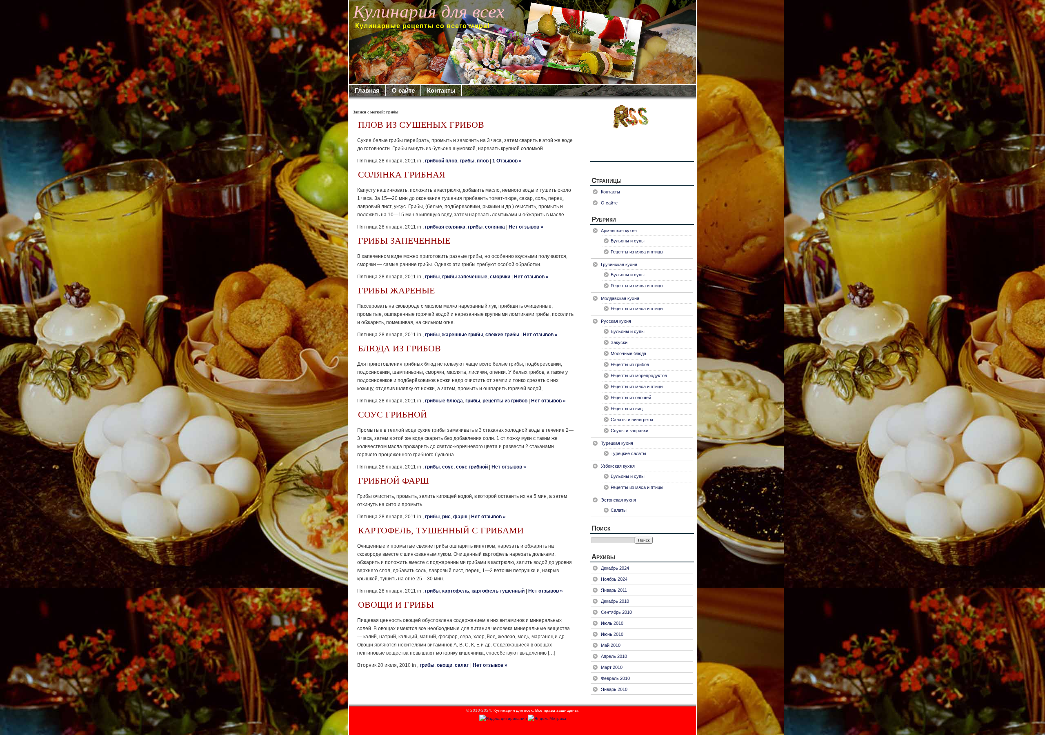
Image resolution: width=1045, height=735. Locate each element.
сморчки (500, 277)
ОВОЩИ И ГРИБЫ (396, 605)
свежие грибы (502, 335)
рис (446, 517)
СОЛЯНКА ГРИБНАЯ (401, 175)
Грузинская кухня (619, 264)
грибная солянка (445, 227)
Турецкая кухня (617, 443)
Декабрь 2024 (615, 568)
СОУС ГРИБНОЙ (392, 415)
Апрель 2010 (614, 656)
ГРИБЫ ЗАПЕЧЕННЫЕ (404, 241)
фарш (460, 517)
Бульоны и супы (628, 240)
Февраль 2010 (615, 678)
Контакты (441, 90)
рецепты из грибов (504, 401)
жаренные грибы (462, 335)
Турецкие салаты (628, 453)
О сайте (403, 90)
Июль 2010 (612, 623)
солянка (495, 227)
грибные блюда (444, 401)
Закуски (619, 342)
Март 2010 (612, 667)
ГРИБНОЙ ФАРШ (393, 481)
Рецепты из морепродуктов (639, 375)
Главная (367, 90)
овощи (444, 665)
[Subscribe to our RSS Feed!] (642, 132)
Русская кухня (616, 321)
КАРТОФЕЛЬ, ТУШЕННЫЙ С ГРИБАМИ (441, 530)
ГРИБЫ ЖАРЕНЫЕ (396, 290)
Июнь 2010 (612, 634)
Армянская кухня (619, 230)
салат (462, 665)
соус (448, 467)
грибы (467, 161)
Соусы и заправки (629, 430)
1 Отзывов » (507, 161)
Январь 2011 (614, 590)
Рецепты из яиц (627, 408)
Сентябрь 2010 (616, 612)
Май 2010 (610, 645)
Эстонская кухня (618, 499)
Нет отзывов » (526, 227)
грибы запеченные (464, 277)
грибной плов (441, 161)
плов (483, 161)
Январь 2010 (614, 689)
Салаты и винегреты (632, 419)
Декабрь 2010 (615, 601)
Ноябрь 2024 (614, 579)
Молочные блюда (628, 353)
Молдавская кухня (620, 298)
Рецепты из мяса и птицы (637, 251)
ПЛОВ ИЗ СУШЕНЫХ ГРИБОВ (421, 125)
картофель (455, 591)
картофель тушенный (498, 591)
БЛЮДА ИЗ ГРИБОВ (399, 348)
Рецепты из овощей (631, 397)
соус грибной (472, 467)
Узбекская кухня (618, 466)
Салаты (619, 510)
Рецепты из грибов (630, 364)
